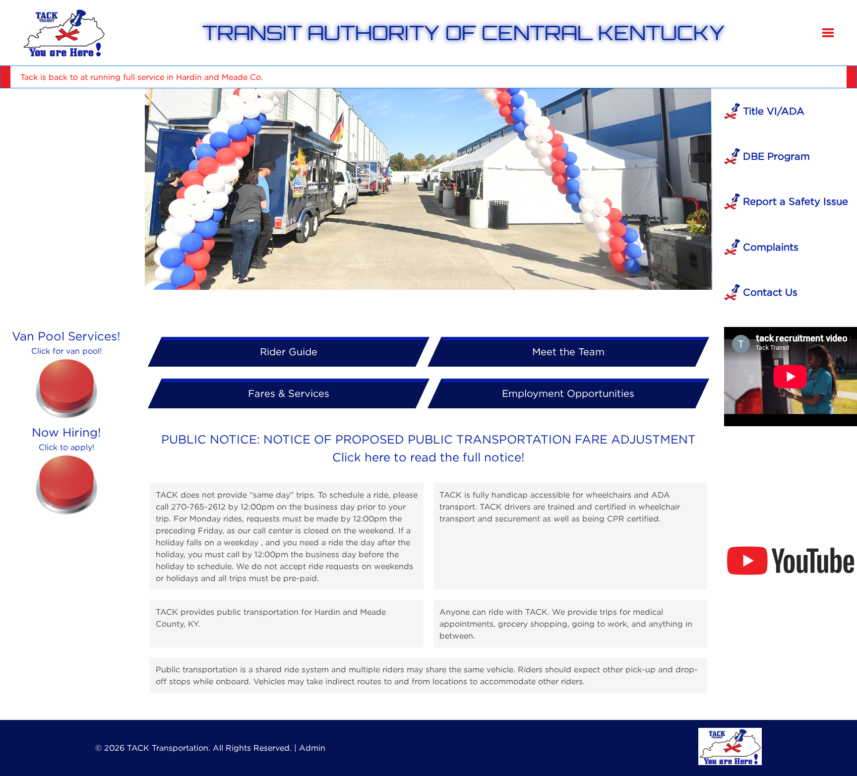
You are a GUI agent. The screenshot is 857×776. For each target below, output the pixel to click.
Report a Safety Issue (794, 201)
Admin (312, 747)
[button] (828, 33)
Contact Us (768, 292)
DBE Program (775, 156)
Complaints (769, 247)
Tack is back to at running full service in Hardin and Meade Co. (141, 76)
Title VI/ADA (772, 111)
